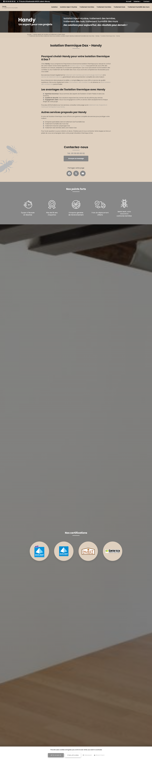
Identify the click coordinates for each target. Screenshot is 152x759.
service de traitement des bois (51, 77)
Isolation (54, 7)
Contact (146, 1)
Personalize (88, 755)
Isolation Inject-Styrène (68, 7)
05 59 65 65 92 (10, 1)
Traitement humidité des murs (138, 7)
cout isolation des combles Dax (79, 82)
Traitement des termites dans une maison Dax (61, 128)
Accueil (128, 1)
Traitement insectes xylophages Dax (57, 126)
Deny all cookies (73, 755)
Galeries (137, 1)
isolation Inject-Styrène (78, 66)
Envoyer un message (76, 158)
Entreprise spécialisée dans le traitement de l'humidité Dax (65, 122)
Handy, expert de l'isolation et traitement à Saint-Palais (49, 34)
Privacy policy (99, 755)
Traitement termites (87, 7)
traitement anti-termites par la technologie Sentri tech (83, 75)
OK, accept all (56, 755)
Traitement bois (119, 7)
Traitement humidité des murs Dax (56, 124)
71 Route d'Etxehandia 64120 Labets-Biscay (34, 1)
